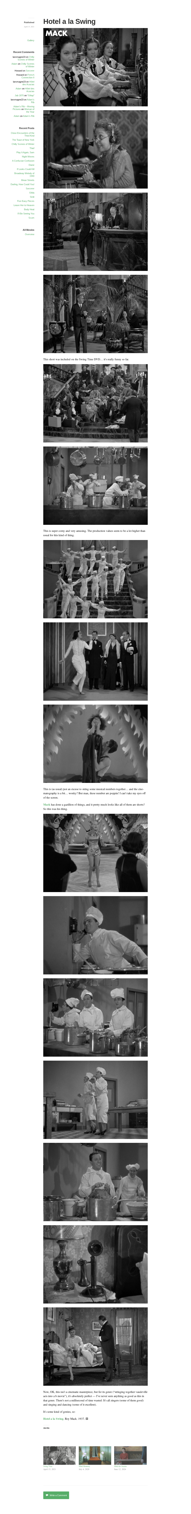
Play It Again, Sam (25, 152)
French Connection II (27, 76)
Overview (29, 234)
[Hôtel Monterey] (95, 1455)
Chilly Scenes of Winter (26, 58)
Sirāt (32, 197)
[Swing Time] (59, 1455)
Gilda (31, 192)
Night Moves (28, 156)
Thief (32, 148)
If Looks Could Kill (25, 169)
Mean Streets (27, 180)
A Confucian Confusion (23, 160)
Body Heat (29, 209)
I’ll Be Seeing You (25, 213)
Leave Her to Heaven (24, 205)
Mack (46, 804)
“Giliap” (30, 95)
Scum (31, 217)
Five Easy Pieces (25, 201)
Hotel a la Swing (53, 1419)
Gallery (30, 40)
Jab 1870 (19, 95)
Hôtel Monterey (84, 1466)
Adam (14, 64)
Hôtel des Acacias (120, 1466)
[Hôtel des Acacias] (130, 1455)
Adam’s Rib (28, 116)
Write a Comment (58, 1495)
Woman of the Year (29, 110)
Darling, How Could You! (22, 184)
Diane (31, 165)
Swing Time (47, 1466)
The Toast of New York (23, 140)
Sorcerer (30, 70)
